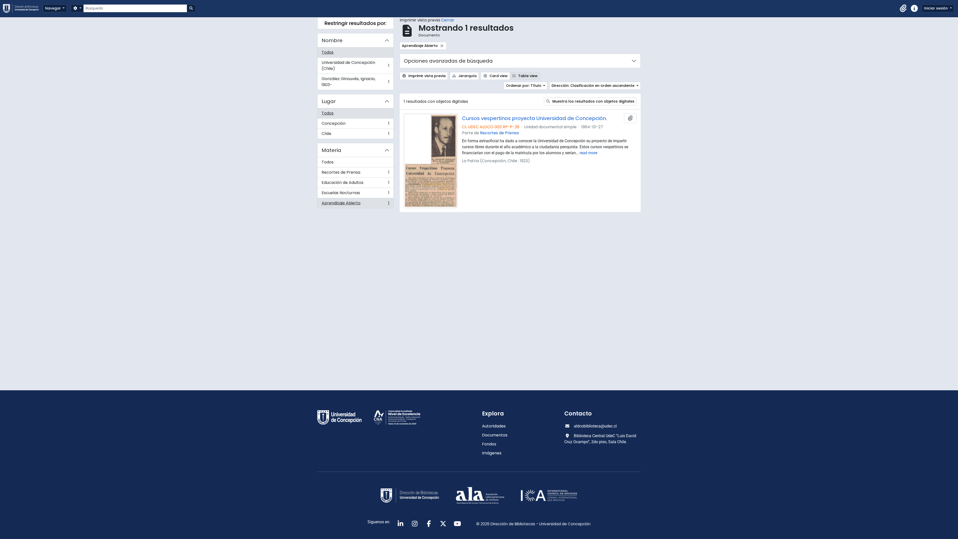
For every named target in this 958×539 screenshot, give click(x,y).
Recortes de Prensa (355, 173)
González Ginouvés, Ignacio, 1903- (355, 82)
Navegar (53, 8)
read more (588, 152)
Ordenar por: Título (524, 85)
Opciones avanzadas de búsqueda (448, 60)
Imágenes (491, 453)
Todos (328, 52)
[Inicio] (23, 8)
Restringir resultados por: (355, 23)
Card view (498, 75)
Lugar (329, 101)
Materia (331, 150)
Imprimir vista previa (426, 75)
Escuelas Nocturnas (355, 194)
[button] (903, 8)
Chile (355, 135)
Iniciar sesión (936, 8)
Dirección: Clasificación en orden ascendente (593, 85)
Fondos (489, 444)
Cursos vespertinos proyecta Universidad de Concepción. (534, 118)
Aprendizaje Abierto (355, 204)
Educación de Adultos (355, 184)
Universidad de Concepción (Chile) (355, 65)
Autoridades (494, 426)
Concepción (355, 125)
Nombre (332, 40)
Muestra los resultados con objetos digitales (592, 101)
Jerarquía (467, 75)
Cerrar (447, 20)
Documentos (494, 435)
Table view (527, 75)
